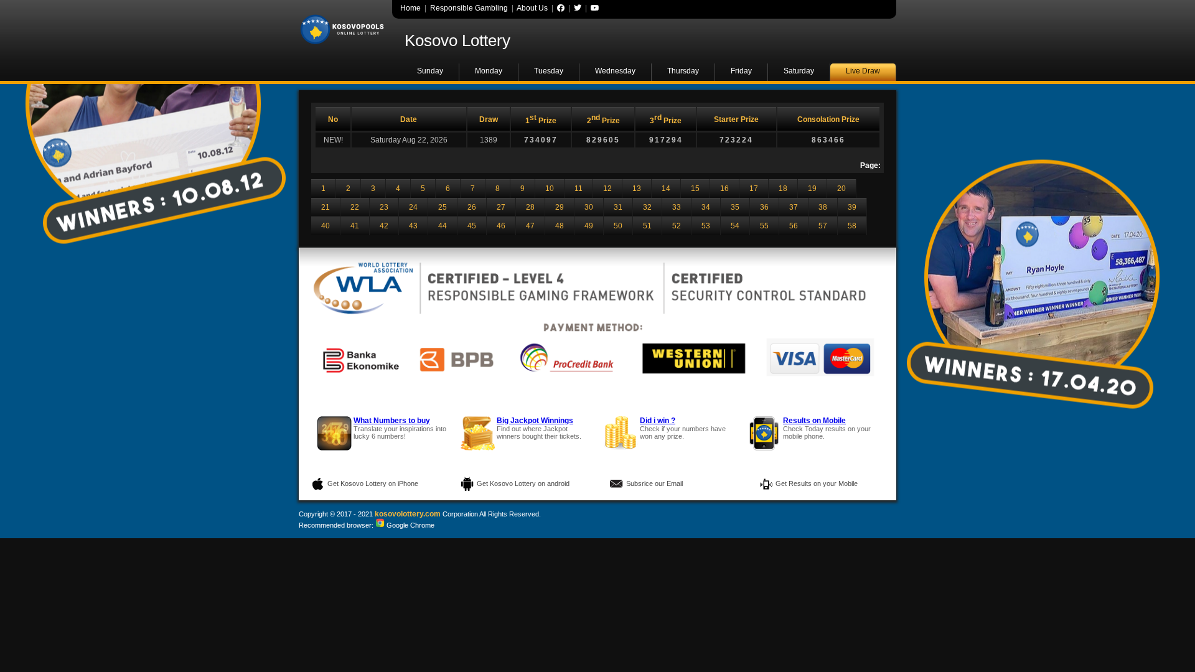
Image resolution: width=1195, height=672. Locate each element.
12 (607, 188)
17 (753, 188)
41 (354, 226)
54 (735, 226)
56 (793, 226)
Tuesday (548, 71)
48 (559, 226)
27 (501, 207)
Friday (741, 71)
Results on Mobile (814, 420)
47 (530, 226)
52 (676, 226)
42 (384, 226)
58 (852, 226)
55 (764, 226)
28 (530, 207)
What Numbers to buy (392, 420)
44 (442, 226)
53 (705, 226)
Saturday (799, 71)
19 (812, 188)
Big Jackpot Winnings (535, 420)
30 (588, 207)
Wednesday (615, 71)
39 (852, 207)
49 (588, 226)
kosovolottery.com (408, 514)
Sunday (430, 71)
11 (578, 188)
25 (442, 207)
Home (410, 8)
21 (325, 207)
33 (676, 207)
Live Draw (863, 71)
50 (618, 226)
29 (559, 207)
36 (764, 207)
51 (647, 226)
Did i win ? (657, 420)
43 (413, 226)
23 (384, 207)
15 (695, 188)
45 (471, 226)
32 (647, 207)
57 (822, 226)
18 (783, 188)
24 (413, 207)
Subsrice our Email (654, 483)
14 (666, 188)
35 (735, 207)
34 (705, 207)
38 (822, 207)
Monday (488, 71)
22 (354, 207)
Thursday (683, 71)
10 (549, 188)
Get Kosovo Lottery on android (523, 483)
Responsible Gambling (469, 8)
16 (724, 188)
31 (618, 207)
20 (841, 188)
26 (471, 207)
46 (501, 226)
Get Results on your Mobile (817, 483)
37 (793, 207)
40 (325, 226)
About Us (532, 8)
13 (636, 188)
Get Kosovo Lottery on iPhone (372, 483)
